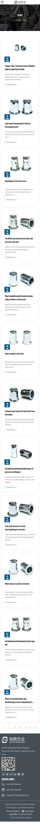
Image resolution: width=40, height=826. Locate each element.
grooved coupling (24, 818)
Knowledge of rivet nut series (15, 181)
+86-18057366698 (13, 784)
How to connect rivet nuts (14, 353)
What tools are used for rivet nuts (17, 583)
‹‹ (4, 727)
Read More (11, 85)
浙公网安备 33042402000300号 (20, 814)
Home (18, 20)
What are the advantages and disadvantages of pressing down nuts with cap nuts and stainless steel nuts (19, 702)
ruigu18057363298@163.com (17, 795)
